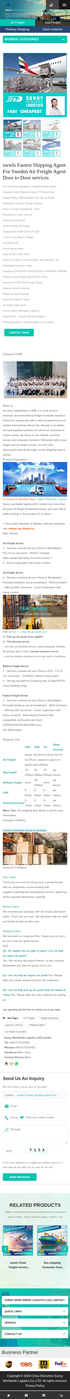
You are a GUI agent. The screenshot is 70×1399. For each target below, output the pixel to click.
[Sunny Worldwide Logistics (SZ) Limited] (6, 5)
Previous (5, 1249)
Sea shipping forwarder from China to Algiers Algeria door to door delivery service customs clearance (52, 1265)
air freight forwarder (15, 1031)
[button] (65, 13)
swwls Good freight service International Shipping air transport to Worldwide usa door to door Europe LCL (18, 1265)
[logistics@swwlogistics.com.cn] (11, 1064)
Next (65, 1249)
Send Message (19, 1177)
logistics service (14, 1024)
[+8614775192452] (16, 1064)
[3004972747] (6, 1064)
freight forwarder (49, 1018)
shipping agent (37, 1024)
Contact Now (19, 332)
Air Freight (29, 1018)
